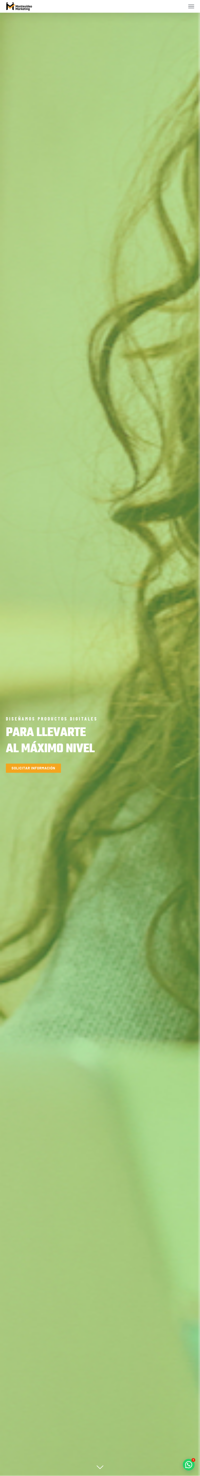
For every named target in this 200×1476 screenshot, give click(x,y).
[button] (189, 1465)
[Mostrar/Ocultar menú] (191, 6)
